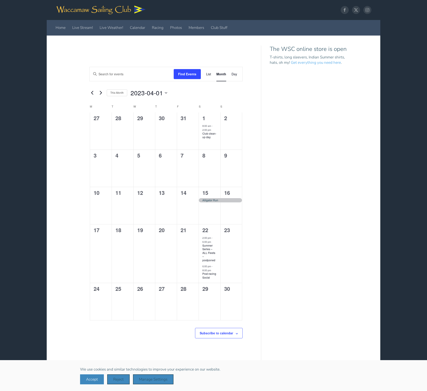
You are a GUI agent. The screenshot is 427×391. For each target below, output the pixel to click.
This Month (117, 92)
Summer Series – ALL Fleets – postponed (208, 252)
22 (205, 230)
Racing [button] (157, 27)
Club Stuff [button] (219, 27)
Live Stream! (82, 27)
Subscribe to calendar (216, 333)
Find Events (187, 74)
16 (227, 192)
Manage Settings (153, 379)
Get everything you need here (316, 62)
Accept (92, 379)
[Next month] (100, 93)
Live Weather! (111, 27)
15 (205, 192)
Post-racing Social (209, 275)
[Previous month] (92, 93)
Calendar (137, 27)
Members (196, 27)
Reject (118, 379)
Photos (176, 27)
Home (61, 27)
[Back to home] (101, 10)
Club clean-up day (209, 135)
